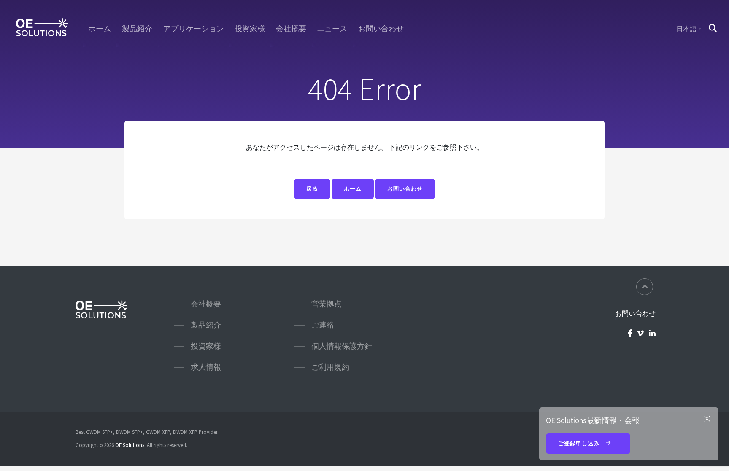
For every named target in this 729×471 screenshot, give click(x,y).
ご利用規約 (330, 367)
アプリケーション (193, 28)
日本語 (686, 28)
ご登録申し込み (579, 443)
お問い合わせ (381, 28)
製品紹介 (137, 28)
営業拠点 (326, 304)
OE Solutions (129, 444)
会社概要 (291, 28)
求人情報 (206, 367)
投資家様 (250, 28)
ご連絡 (322, 325)
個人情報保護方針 (341, 346)
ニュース (332, 28)
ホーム (99, 28)
